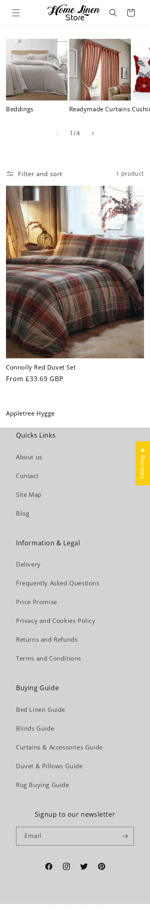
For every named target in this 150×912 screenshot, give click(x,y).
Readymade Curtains (99, 109)
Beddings (20, 109)
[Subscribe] (125, 836)
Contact (27, 476)
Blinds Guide (35, 728)
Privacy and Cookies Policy (56, 621)
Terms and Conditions (48, 658)
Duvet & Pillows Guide (49, 766)
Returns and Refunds (47, 639)
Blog (22, 513)
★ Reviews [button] (143, 463)
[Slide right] (93, 133)
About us (29, 457)
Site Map (29, 494)
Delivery (28, 564)
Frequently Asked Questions (58, 583)
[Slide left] (57, 133)
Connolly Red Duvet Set (41, 367)
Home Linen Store (85, 907)
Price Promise (36, 602)
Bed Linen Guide (40, 709)
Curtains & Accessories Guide (59, 747)
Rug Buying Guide (42, 785)
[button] (16, 13)
